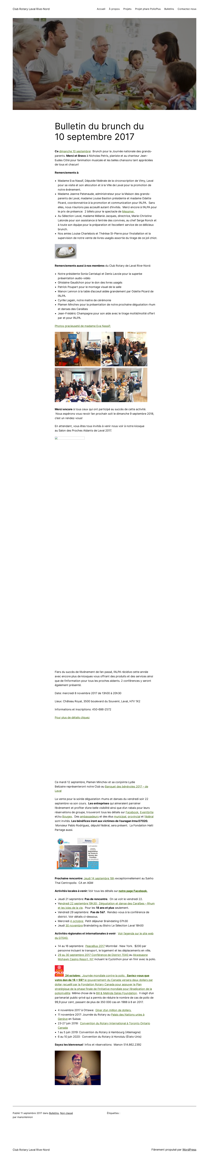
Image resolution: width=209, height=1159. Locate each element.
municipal (120, 816)
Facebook (132, 812)
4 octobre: (77, 921)
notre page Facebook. (133, 891)
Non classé (66, 1113)
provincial (134, 816)
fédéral (148, 816)
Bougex (67, 816)
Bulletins (54, 1113)
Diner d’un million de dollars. (113, 1010)
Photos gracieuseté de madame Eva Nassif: (83, 326)
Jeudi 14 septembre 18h (99, 878)
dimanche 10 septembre (74, 151)
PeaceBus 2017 (95, 946)
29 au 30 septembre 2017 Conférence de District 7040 (93, 954)
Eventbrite (146, 812)
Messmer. (128, 211)
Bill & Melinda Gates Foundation (116, 993)
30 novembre (74, 925)
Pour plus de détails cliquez (72, 717)
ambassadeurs (89, 816)
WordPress (189, 1149)
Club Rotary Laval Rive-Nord (31, 9)
